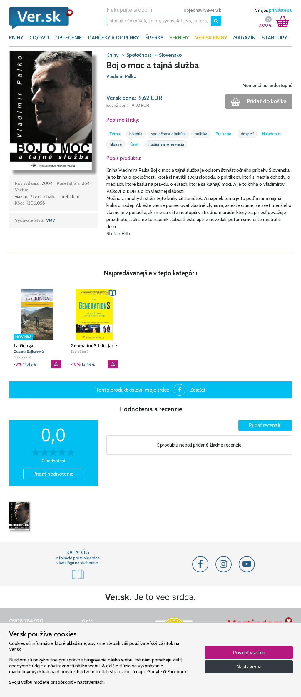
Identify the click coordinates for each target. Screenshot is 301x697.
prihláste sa (280, 10)
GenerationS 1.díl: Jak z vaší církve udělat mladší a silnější (94, 346)
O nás (87, 621)
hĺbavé (116, 144)
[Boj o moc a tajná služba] (20, 516)
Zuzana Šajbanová (29, 351)
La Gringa (23, 345)
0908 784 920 (26, 621)
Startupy (274, 37)
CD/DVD (39, 37)
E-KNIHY (179, 37)
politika (201, 133)
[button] (53, 113)
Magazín (244, 37)
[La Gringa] (37, 314)
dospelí (247, 133)
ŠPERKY (154, 37)
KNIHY (16, 37)
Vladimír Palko (121, 76)
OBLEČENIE (68, 37)
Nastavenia (249, 666)
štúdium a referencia (166, 144)
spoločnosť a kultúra (168, 133)
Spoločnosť (22, 357)
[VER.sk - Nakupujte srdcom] (41, 18)
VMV (50, 220)
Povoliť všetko (249, 652)
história (135, 133)
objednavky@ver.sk (202, 10)
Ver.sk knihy (211, 37)
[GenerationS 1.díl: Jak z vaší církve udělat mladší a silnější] (94, 314)
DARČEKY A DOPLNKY (113, 37)
